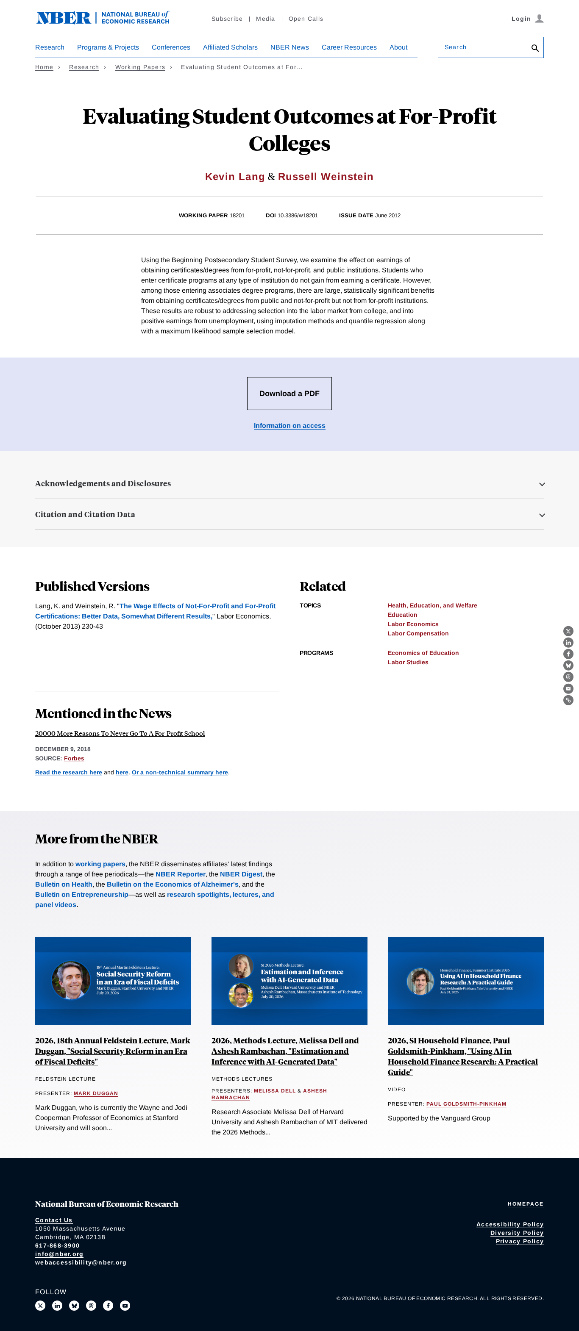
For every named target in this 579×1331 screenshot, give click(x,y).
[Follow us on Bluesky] (74, 1305)
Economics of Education (423, 652)
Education (403, 614)
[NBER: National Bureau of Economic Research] (109, 22)
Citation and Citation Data (85, 514)
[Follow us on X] (40, 1305)
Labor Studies (408, 662)
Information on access (290, 425)
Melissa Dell (275, 1091)
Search (456, 47)
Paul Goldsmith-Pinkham (466, 1104)
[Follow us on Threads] (91, 1305)
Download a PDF (289, 393)
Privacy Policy (520, 1241)
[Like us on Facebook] (108, 1305)
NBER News (289, 47)
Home (44, 67)
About (398, 47)
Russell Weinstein (326, 176)
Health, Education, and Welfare (432, 605)
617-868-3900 (57, 1245)
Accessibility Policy (510, 1224)
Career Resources (349, 47)
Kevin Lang (235, 176)
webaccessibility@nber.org (81, 1262)
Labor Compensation (418, 633)
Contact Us (54, 1220)
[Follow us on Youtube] (125, 1305)
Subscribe (227, 18)
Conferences (171, 47)
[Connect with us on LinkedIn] (57, 1305)
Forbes (74, 758)
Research (49, 47)
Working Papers (140, 67)
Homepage (526, 1204)
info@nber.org (59, 1254)
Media (265, 18)
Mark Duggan (96, 1093)
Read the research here (68, 772)
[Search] (535, 49)
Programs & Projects (108, 47)
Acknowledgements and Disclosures (103, 483)
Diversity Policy (517, 1232)
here (122, 772)
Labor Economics (413, 624)
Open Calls (306, 18)
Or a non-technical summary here (180, 772)
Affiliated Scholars (230, 47)
